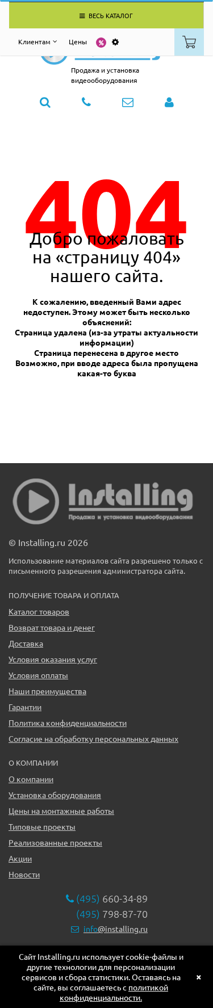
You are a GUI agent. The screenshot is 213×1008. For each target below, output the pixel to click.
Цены (78, 41)
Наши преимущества (47, 691)
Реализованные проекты (55, 842)
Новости (24, 874)
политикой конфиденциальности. (114, 992)
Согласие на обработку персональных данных (93, 738)
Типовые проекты (42, 826)
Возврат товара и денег (52, 627)
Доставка (26, 643)
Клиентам (34, 41)
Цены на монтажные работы (61, 810)
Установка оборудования (55, 794)
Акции (20, 858)
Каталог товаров (39, 611)
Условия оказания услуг (53, 659)
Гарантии (25, 707)
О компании (31, 779)
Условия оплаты (38, 675)
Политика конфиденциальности (68, 722)
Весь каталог (110, 15)
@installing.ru (115, 928)
